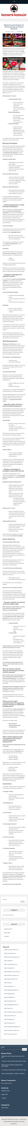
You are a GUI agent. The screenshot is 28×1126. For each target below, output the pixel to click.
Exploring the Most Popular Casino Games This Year (12, 1057)
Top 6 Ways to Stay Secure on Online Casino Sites (13, 1070)
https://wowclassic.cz (9, 986)
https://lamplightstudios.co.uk (11, 1004)
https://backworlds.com (10, 1015)
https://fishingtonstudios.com (11, 990)
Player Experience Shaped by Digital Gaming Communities (12, 1065)
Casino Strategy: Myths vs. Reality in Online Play (13, 1073)
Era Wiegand (20, 31)
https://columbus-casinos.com (11, 1030)
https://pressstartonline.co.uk (11, 949)
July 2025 (6, 936)
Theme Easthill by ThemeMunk (11, 1121)
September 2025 (8, 929)
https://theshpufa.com (9, 1023)
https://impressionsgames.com (11, 957)
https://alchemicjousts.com (11, 979)
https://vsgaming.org (9, 1019)
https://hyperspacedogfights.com (12, 1026)
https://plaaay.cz (8, 982)
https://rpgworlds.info (9, 993)
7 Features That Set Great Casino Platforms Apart (13, 1061)
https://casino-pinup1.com (10, 1034)
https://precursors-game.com (11, 975)
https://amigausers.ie (9, 968)
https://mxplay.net (8, 960)
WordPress (14, 1123)
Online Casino (4, 1107)
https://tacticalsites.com (10, 953)
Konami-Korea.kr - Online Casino (18, 1119)
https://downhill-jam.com (10, 1001)
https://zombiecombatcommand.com (13, 1012)
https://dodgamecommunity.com (12, 971)
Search (4, 899)
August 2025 (7, 932)
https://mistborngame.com (10, 964)
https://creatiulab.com (9, 997)
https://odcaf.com (8, 1008)
